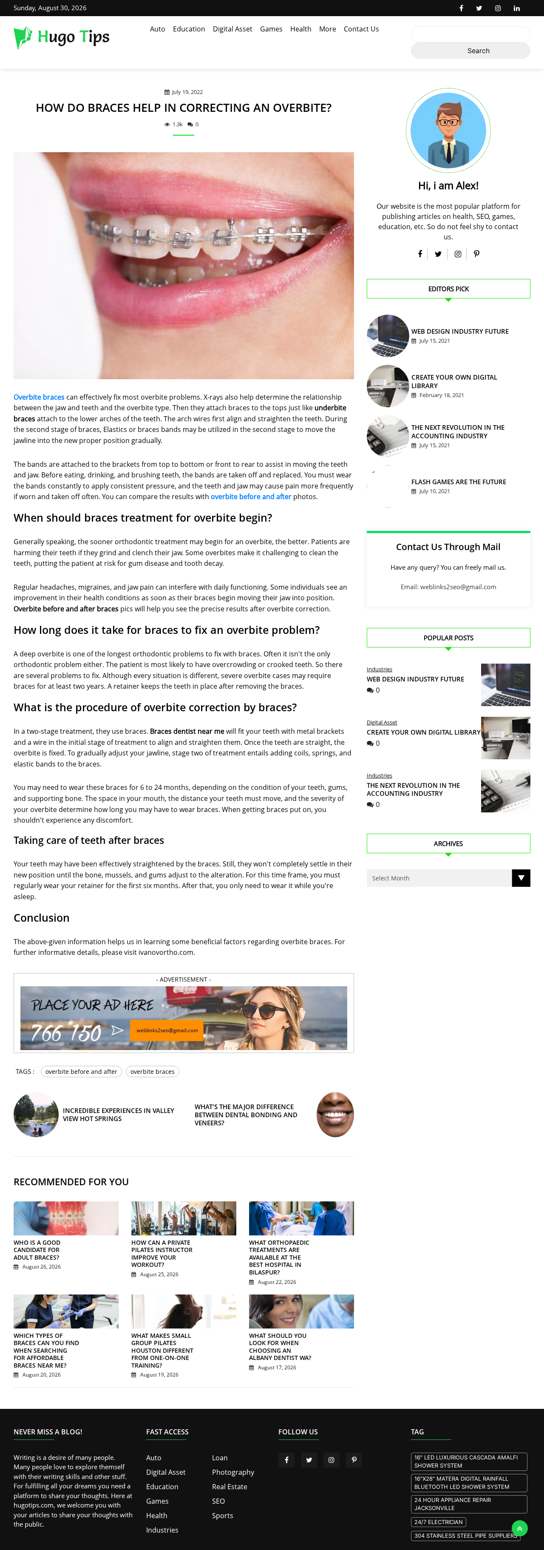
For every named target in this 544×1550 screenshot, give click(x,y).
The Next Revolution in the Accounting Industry (413, 789)
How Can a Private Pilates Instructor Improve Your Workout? (157, 1260)
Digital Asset (232, 29)
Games (271, 29)
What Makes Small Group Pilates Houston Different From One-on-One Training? (164, 1346)
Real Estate (228, 1483)
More (327, 29)
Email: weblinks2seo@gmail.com (448, 586)
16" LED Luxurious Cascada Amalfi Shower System (466, 1460)
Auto (157, 29)
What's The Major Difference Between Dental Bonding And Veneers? (243, 1121)
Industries (379, 669)
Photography (231, 1470)
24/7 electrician (438, 1520)
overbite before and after (251, 496)
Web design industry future (450, 332)
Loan (219, 1456)
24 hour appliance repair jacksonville (452, 1502)
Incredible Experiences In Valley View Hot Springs (123, 1121)
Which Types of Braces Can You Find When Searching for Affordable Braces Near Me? (45, 1349)
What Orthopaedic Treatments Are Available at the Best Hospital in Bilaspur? (278, 1260)
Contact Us (361, 29)
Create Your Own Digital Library (457, 382)
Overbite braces (39, 397)
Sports (221, 1511)
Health (301, 29)
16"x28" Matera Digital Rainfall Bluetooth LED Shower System (462, 1481)
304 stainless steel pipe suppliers (465, 1534)
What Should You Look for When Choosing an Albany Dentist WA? (281, 1342)
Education (189, 29)
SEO (218, 1497)
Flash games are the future (450, 483)
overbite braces (152, 1071)
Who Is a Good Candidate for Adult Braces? (43, 1257)
